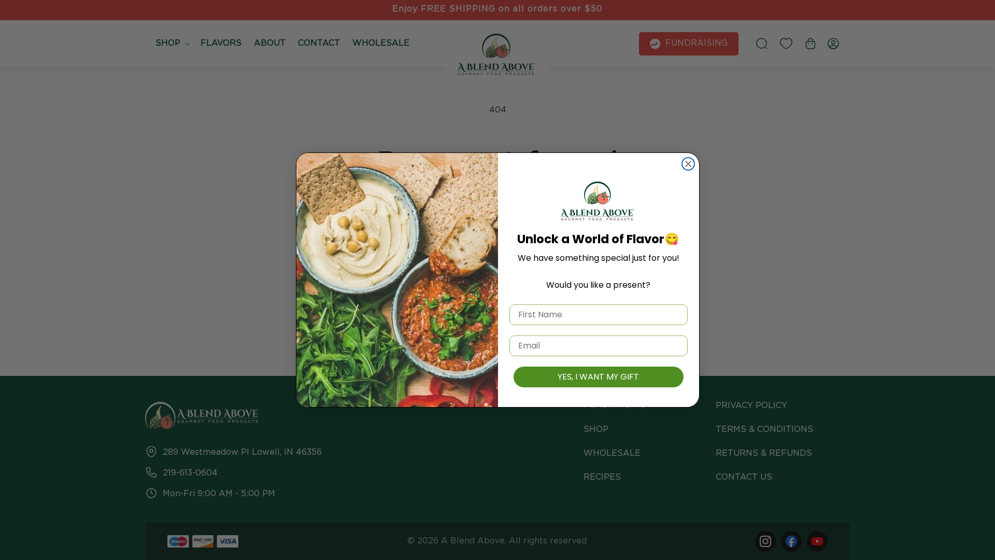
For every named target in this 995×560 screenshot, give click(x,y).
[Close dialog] (688, 164)
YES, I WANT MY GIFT (598, 377)
